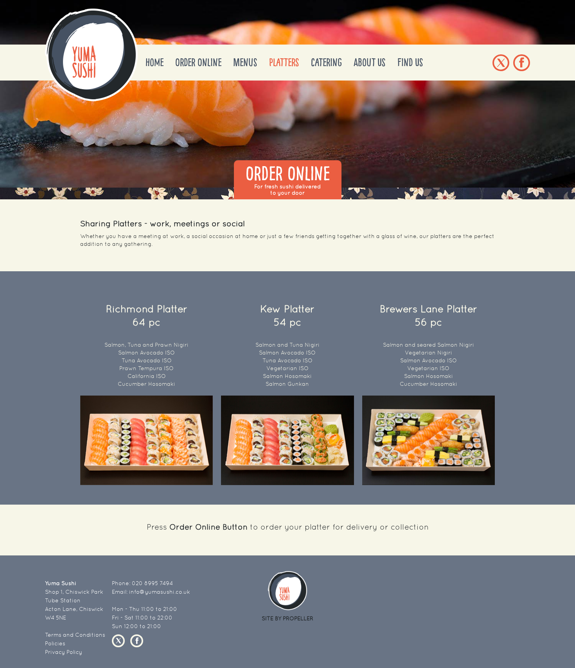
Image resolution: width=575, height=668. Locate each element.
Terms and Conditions (75, 635)
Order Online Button (208, 527)
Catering (326, 62)
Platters (284, 62)
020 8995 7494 (152, 583)
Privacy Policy (63, 652)
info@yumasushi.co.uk (159, 592)
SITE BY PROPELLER (287, 618)
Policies (55, 643)
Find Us (410, 62)
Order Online (198, 62)
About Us (370, 62)
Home (155, 62)
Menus (245, 62)
